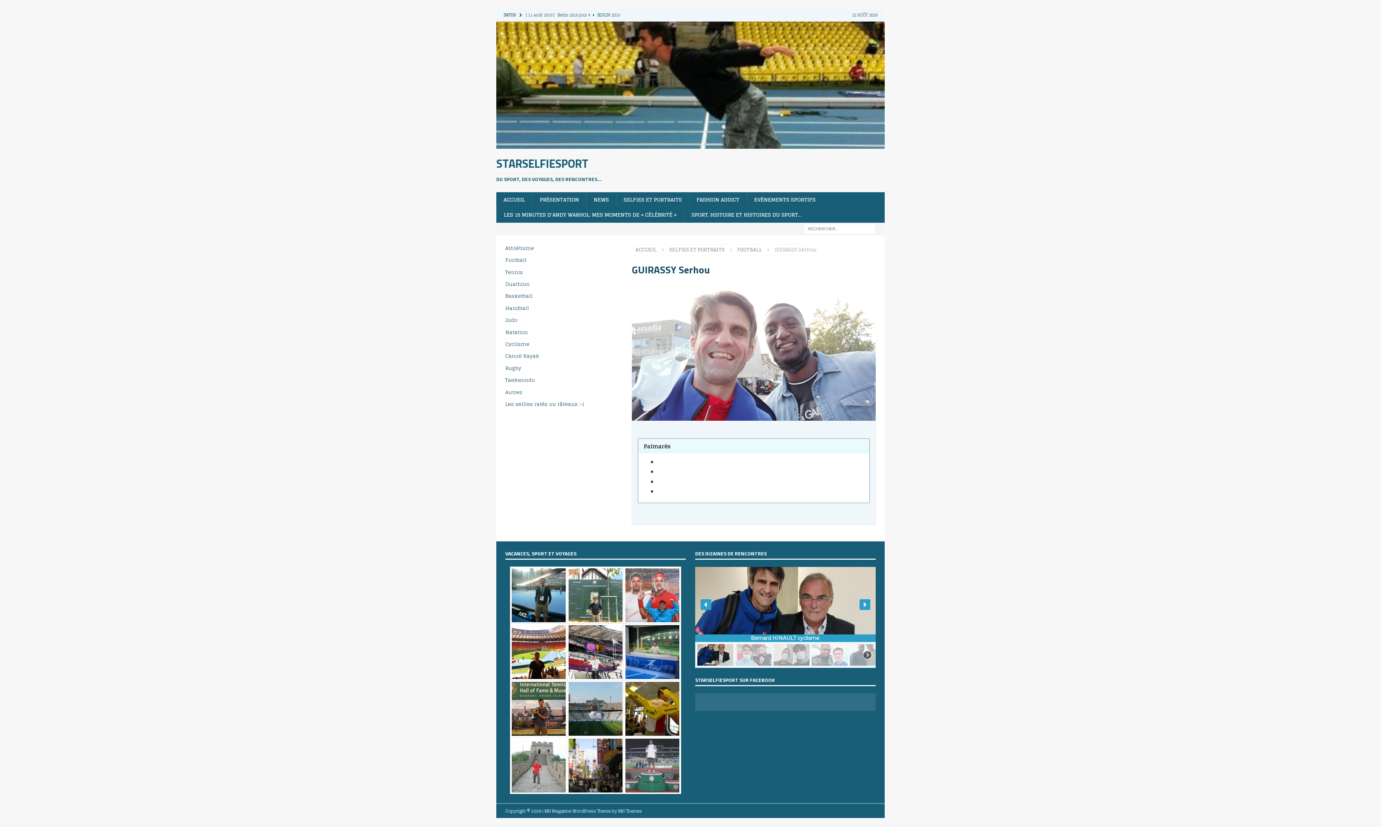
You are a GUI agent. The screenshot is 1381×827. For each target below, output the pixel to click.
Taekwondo (520, 379)
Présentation (559, 199)
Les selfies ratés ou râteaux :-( (544, 403)
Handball (517, 308)
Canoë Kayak (522, 355)
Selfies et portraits (653, 199)
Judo (511, 319)
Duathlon (517, 283)
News (601, 199)
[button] (706, 604)
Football (516, 259)
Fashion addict (718, 199)
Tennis (514, 272)
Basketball (519, 295)
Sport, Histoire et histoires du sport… (747, 214)
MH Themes (630, 811)
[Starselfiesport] (690, 144)
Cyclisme (517, 343)
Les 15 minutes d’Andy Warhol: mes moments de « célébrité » (590, 214)
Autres (513, 392)
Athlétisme (519, 248)
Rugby (513, 368)
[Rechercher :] (840, 228)
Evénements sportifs (785, 199)
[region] (785, 617)
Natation (516, 332)
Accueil (514, 199)
